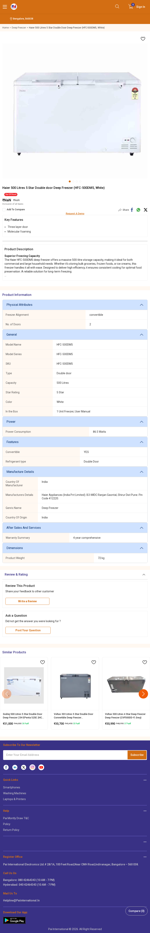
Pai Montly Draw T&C (16, 818)
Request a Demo (75, 213)
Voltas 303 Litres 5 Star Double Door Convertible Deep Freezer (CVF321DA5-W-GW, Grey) (73, 716)
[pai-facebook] (6, 767)
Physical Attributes (19, 305)
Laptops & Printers (14, 799)
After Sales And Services (23, 528)
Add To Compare (16, 209)
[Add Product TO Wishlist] (143, 38)
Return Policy (11, 829)
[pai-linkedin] (15, 767)
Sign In (138, 5)
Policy (6, 824)
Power (10, 422)
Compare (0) (137, 911)
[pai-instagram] (32, 767)
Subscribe (137, 754)
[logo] (13, 6)
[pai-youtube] (41, 767)
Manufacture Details (20, 472)
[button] (143, 574)
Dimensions (14, 548)
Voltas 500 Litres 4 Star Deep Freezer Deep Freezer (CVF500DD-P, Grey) (125, 716)
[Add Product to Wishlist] (42, 662)
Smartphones (11, 787)
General (11, 334)
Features (12, 442)
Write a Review (27, 601)
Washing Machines (14, 793)
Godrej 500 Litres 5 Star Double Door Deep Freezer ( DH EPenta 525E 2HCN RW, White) (23, 716)
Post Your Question (28, 630)
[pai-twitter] (24, 767)
